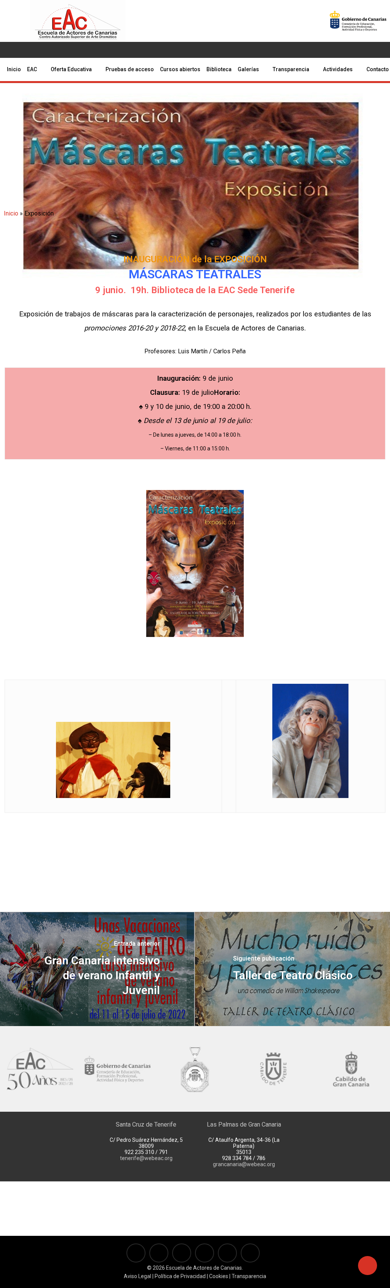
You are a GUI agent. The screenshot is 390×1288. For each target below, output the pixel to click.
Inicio (11, 213)
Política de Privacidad (180, 1276)
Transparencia (249, 1276)
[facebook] (28, 50)
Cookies (218, 1276)
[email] (89, 50)
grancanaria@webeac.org (244, 1164)
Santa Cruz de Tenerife (146, 1124)
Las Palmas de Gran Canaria (244, 1124)
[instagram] (53, 50)
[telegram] (65, 50)
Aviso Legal (137, 1276)
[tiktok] (77, 50)
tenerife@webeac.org (146, 1158)
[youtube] (40, 50)
